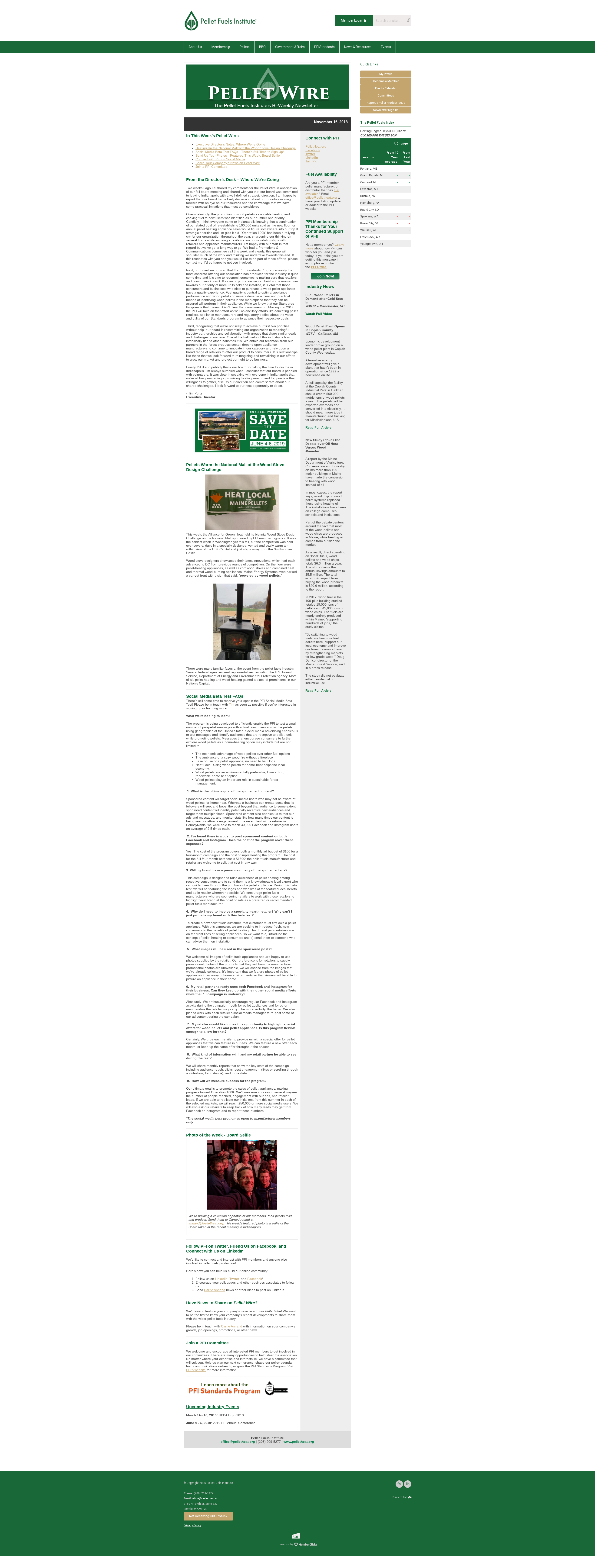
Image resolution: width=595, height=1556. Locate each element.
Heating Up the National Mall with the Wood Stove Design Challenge (245, 148)
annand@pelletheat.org (205, 1223)
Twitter (234, 1279)
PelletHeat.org (315, 146)
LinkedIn (221, 1279)
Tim (231, 704)
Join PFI (311, 161)
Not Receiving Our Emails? (208, 1516)
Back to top (400, 1497)
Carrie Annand (214, 1290)
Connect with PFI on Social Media (220, 159)
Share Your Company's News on (227, 163)
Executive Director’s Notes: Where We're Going (230, 144)
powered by (286, 1544)
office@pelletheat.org (321, 197)
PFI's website (196, 1370)
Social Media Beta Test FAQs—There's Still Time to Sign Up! (239, 152)
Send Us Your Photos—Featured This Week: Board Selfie (237, 155)
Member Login (351, 20)
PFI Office (319, 267)
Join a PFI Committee (211, 166)
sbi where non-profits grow (302, 1536)
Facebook (254, 1279)
